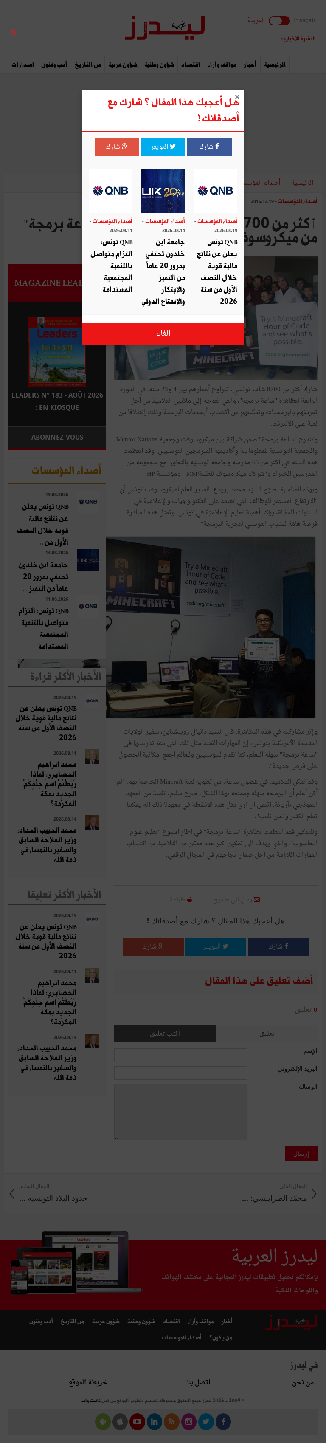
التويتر (160, 147)
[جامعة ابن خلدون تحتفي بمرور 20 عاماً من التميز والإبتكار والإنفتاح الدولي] (163, 192)
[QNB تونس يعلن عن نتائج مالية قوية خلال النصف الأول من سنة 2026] (215, 192)
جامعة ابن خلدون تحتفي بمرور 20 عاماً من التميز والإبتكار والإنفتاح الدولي (163, 272)
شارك (207, 147)
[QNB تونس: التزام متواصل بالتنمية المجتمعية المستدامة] (110, 192)
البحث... (101, 28)
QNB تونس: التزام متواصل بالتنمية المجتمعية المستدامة (111, 266)
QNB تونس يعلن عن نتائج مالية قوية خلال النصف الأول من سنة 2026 (217, 272)
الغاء (163, 333)
